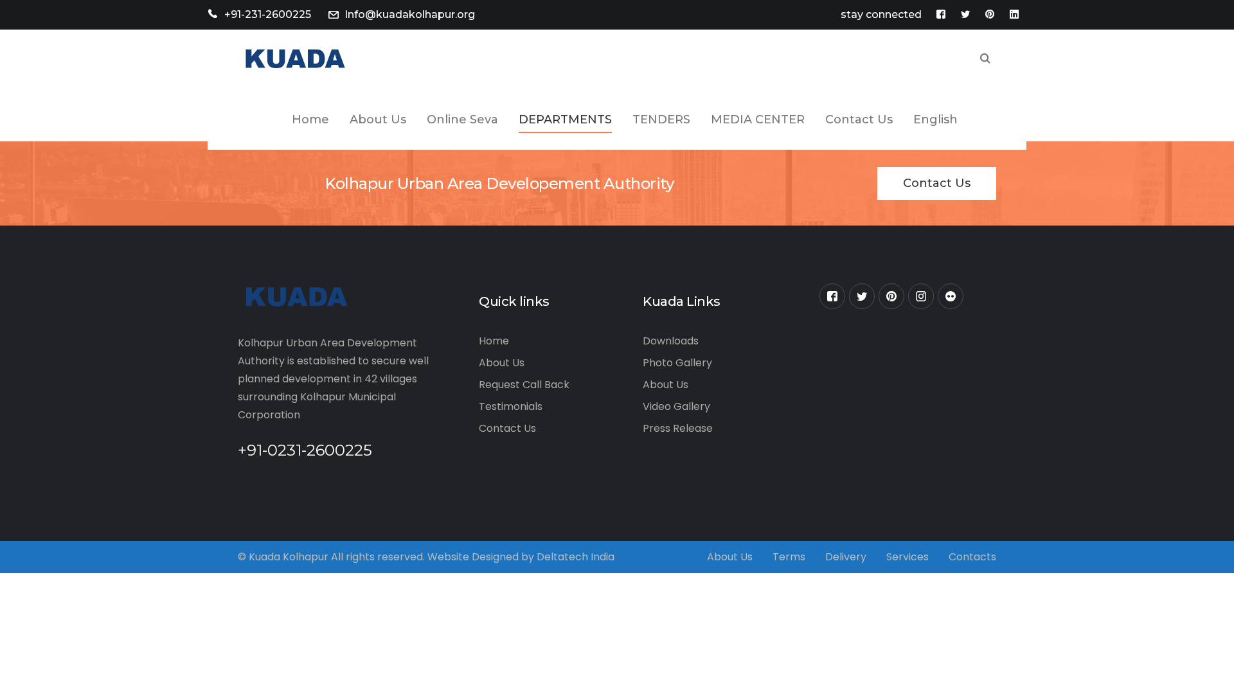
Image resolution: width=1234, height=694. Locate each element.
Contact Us (936, 183)
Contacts (972, 556)
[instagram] (921, 296)
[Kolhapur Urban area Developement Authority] (293, 58)
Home (494, 341)
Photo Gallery (677, 362)
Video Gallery (676, 406)
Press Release (678, 428)
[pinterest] (891, 296)
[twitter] (862, 296)
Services (907, 556)
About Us (501, 362)
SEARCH (985, 60)
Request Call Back (524, 384)
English (935, 119)
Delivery (845, 556)
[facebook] (832, 296)
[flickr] (950, 296)
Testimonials (510, 406)
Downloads (671, 341)
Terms (789, 556)
